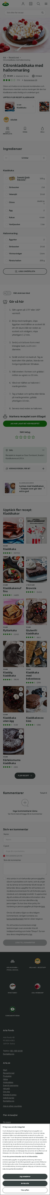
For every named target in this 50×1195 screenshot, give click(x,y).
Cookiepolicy (39, 1153)
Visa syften (25, 1190)
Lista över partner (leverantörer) (13, 1169)
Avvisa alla (25, 1183)
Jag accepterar (25, 1176)
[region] (25, 1159)
